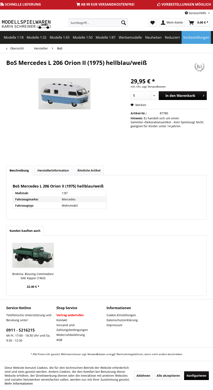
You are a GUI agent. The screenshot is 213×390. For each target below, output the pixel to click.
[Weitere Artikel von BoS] (199, 66)
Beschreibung (19, 170)
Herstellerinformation (53, 170)
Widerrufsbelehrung (70, 335)
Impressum (114, 325)
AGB (59, 340)
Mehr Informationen (19, 383)
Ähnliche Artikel (88, 170)
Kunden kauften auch (25, 231)
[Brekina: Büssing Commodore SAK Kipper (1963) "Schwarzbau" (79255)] (33, 255)
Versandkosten (96, 354)
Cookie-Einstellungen (121, 315)
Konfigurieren (196, 376)
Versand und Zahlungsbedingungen (72, 327)
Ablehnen (143, 376)
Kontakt (61, 320)
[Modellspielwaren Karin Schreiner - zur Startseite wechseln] (26, 24)
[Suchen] (123, 23)
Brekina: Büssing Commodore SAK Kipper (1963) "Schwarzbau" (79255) (33, 276)
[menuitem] (98, 23)
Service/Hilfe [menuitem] (197, 13)
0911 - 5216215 (20, 330)
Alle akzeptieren (168, 376)
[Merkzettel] (152, 23)
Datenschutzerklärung (122, 320)
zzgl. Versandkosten (154, 86)
